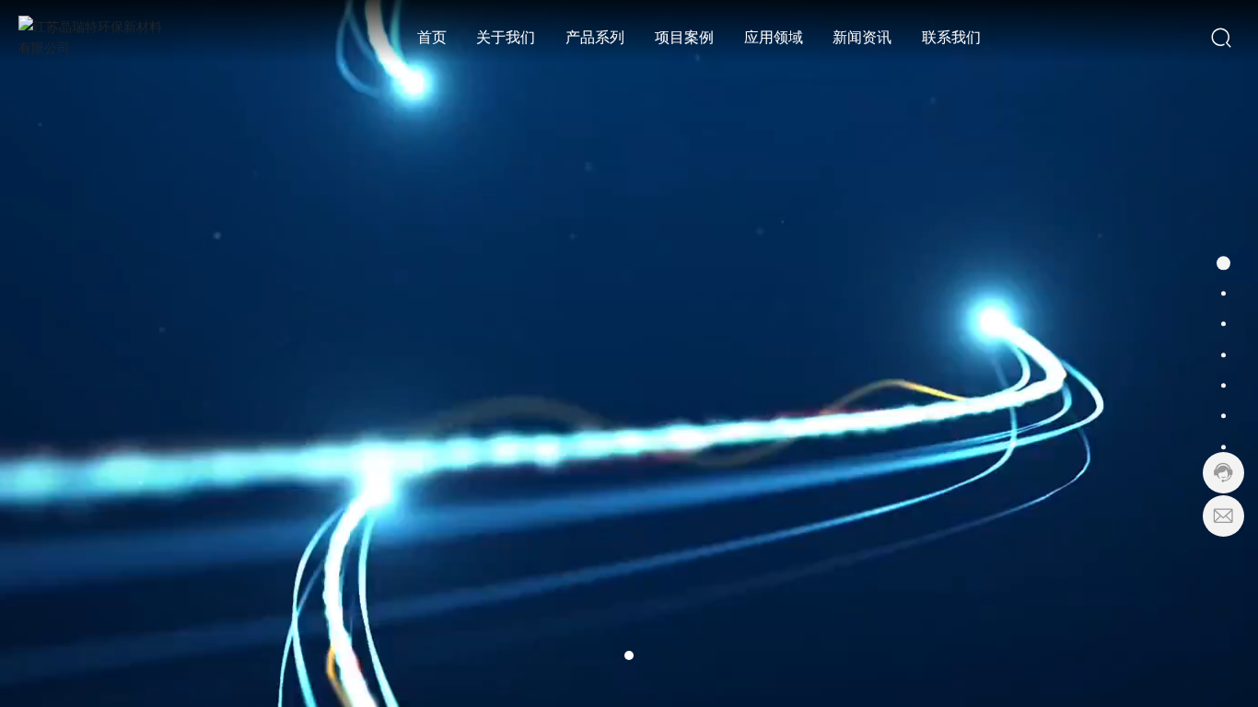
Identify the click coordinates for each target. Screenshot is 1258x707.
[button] (629, 655)
